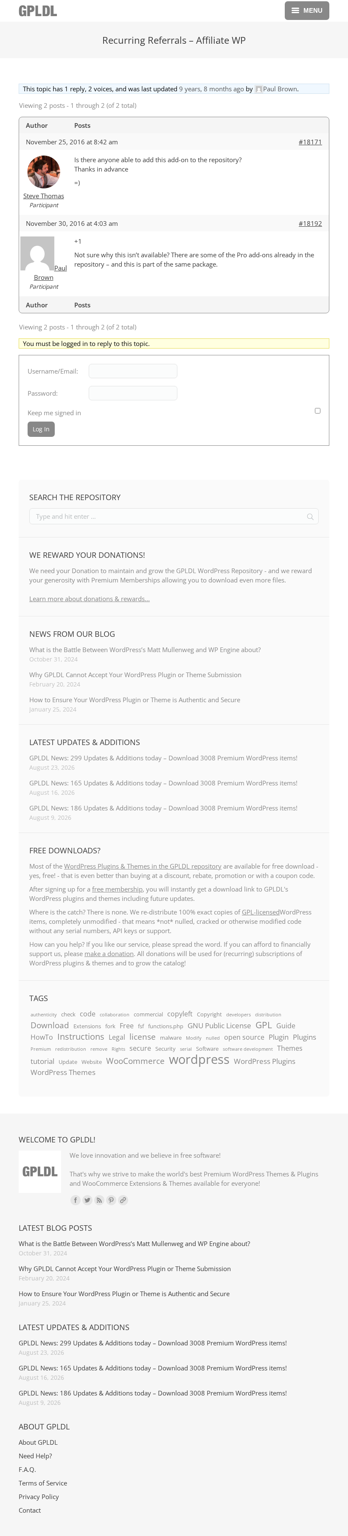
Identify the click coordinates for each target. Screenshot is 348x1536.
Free (127, 1025)
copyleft (180, 1013)
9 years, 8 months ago (211, 88)
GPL (263, 1025)
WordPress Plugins (264, 1061)
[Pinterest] (111, 1200)
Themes (290, 1048)
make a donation (109, 953)
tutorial (42, 1061)
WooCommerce (135, 1061)
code (87, 1013)
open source (244, 1037)
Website (91, 1062)
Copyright (209, 1014)
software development (248, 1049)
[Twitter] (87, 1200)
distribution (268, 1015)
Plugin (279, 1036)
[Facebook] (75, 1200)
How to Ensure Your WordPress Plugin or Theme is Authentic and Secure (134, 699)
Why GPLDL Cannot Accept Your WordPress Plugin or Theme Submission (135, 674)
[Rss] (99, 1200)
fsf (141, 1026)
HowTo (42, 1037)
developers (238, 1015)
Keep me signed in (54, 412)
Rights (118, 1049)
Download (50, 1025)
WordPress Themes (63, 1072)
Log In (41, 429)
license (142, 1036)
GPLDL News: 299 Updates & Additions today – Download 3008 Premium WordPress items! (163, 758)
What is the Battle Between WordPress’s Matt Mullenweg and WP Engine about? (145, 649)
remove (98, 1049)
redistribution (70, 1049)
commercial (148, 1014)
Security (165, 1048)
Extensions (87, 1026)
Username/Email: (53, 371)
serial (186, 1049)
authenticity (44, 1015)
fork (110, 1026)
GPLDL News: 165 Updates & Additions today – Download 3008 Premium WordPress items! (163, 783)
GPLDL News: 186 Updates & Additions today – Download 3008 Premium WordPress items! (163, 808)
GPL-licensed (261, 912)
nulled (213, 1038)
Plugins (304, 1036)
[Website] (123, 1200)
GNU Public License (219, 1025)
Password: (43, 393)
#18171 (310, 142)
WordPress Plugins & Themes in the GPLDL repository (143, 866)
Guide (285, 1025)
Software (207, 1048)
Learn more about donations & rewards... (89, 598)
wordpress (199, 1059)
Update (68, 1062)
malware (171, 1037)
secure (140, 1048)
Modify (194, 1038)
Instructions (80, 1036)
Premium (41, 1049)
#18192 (310, 223)
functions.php (165, 1026)
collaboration (114, 1015)
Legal (117, 1037)
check (68, 1014)
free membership (117, 889)
